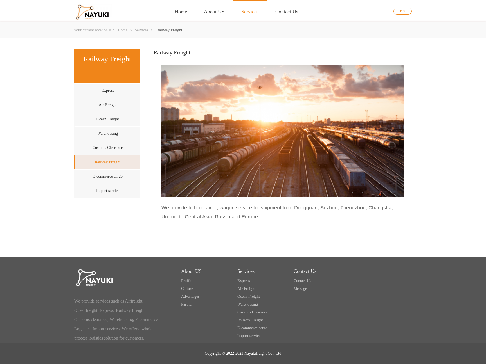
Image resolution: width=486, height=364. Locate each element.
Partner (187, 304)
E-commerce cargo (108, 176)
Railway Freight (107, 162)
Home (181, 11)
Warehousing (107, 133)
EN (402, 11)
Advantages (190, 296)
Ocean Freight (107, 119)
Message (300, 289)
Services (249, 11)
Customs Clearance (108, 148)
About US (214, 11)
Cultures (187, 289)
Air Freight (108, 105)
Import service (107, 191)
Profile (186, 281)
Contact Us (286, 11)
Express (108, 90)
